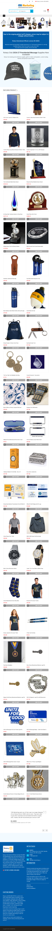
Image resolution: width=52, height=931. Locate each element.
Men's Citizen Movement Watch (10, 568)
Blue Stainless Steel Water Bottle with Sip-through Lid (14, 310)
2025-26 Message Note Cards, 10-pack (11, 761)
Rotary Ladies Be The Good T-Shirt (10, 632)
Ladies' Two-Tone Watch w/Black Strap (35, 568)
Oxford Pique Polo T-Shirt (8, 536)
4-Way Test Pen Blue (31, 632)
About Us (29, 885)
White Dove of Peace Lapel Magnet (34, 761)
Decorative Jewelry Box (31, 471)
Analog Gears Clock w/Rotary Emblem (11, 246)
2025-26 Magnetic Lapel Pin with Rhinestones (36, 697)
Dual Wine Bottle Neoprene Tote (33, 278)
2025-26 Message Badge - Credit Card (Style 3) (36, 729)
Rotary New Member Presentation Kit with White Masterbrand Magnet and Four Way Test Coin (23, 504)
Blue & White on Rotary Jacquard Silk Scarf (12, 407)
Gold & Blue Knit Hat (31, 310)
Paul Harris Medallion (7, 665)
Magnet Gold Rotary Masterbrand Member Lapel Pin (14, 697)
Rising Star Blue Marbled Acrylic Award (35, 182)
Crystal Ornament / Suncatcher (33, 375)
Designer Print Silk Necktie (32, 407)
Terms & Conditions (31, 888)
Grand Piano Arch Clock (32, 214)
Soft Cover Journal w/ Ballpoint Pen (10, 117)
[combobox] (13, 11)
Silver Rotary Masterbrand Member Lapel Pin (36, 665)
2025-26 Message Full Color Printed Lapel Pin (12, 729)
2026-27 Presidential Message (25, 53)
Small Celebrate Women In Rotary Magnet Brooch (13, 794)
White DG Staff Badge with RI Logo (34, 504)
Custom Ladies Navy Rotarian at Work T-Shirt (36, 117)
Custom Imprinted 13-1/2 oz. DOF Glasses (35, 149)
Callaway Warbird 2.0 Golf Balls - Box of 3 (12, 471)
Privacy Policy (30, 886)
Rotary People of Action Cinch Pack (10, 343)
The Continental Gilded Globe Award (10, 182)
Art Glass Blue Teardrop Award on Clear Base (12, 214)
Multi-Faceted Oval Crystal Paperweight (35, 246)
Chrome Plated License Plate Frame (34, 439)
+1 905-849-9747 (33, 856)
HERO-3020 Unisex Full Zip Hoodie (34, 536)
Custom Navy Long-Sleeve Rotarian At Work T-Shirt (14, 149)
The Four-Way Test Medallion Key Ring (11, 375)
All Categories (22, 11)
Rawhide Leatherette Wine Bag (9, 278)
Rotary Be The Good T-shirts (32, 600)
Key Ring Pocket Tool (31, 343)
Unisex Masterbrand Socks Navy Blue (11, 600)
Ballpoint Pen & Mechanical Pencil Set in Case (12, 439)
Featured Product (9, 90)
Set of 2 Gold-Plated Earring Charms (34, 794)
